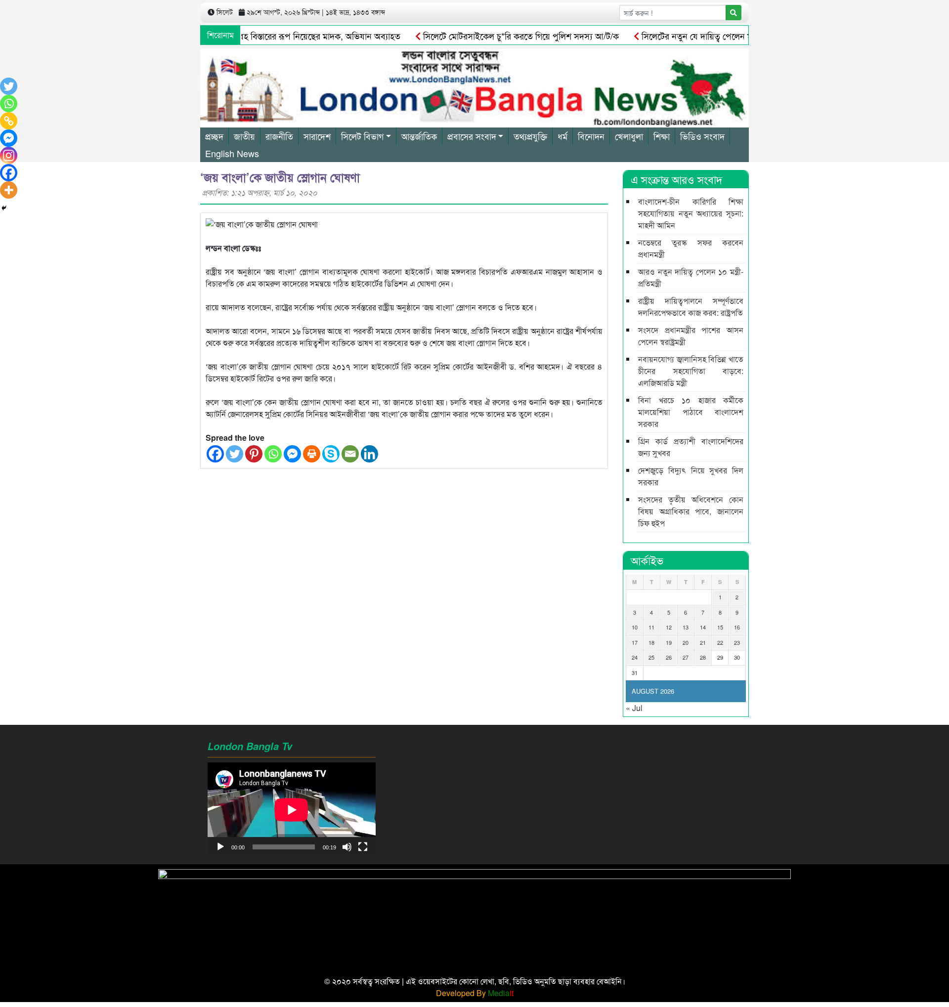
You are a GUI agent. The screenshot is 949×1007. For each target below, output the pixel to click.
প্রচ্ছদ (214, 135)
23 (737, 642)
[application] (292, 809)
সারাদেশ (317, 135)
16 (737, 627)
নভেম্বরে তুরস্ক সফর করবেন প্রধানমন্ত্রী (690, 248)
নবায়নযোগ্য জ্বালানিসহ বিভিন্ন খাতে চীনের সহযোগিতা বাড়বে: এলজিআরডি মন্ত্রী (690, 370)
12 (669, 627)
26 (669, 657)
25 (651, 657)
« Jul (634, 707)
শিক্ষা (661, 135)
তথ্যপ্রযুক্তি (530, 135)
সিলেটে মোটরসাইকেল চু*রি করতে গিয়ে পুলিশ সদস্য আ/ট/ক (497, 35)
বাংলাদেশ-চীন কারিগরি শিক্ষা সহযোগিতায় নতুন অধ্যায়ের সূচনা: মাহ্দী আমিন (690, 213)
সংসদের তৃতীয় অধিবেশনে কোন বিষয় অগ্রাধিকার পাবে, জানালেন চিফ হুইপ (690, 511)
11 (651, 627)
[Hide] (4, 208)
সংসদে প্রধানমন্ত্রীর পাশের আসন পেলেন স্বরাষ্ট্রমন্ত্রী (690, 335)
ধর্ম (562, 135)
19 (669, 642)
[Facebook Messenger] (292, 453)
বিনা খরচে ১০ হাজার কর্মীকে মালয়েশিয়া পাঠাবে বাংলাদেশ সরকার (690, 411)
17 (635, 642)
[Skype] (331, 453)
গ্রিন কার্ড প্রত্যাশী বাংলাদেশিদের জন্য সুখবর (690, 447)
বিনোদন (591, 135)
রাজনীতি (279, 135)
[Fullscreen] (363, 847)
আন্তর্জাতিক (419, 135)
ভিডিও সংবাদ (702, 135)
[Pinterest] (253, 453)
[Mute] (347, 847)
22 (720, 642)
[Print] (311, 453)
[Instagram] (8, 155)
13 (686, 627)
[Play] (220, 847)
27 (686, 657)
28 (703, 657)
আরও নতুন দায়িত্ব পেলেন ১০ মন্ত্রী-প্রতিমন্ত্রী (690, 277)
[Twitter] (234, 453)
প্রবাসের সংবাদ (471, 135)
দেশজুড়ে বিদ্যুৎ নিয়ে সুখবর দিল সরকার (690, 476)
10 (635, 627)
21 (703, 642)
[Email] (350, 453)
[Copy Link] (8, 120)
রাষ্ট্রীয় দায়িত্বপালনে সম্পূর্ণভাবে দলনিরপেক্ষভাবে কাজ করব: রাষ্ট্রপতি (690, 306)
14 (703, 627)
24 (635, 657)
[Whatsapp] (273, 453)
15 (720, 627)
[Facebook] (215, 453)
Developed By (475, 993)
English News (232, 153)
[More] (8, 190)
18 (651, 642)
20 (686, 642)
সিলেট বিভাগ (362, 135)
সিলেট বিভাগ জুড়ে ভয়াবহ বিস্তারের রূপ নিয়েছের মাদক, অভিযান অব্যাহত (258, 35)
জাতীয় (244, 135)
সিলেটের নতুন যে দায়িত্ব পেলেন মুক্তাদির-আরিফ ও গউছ (708, 35)
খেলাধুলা (629, 135)
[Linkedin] (369, 453)
